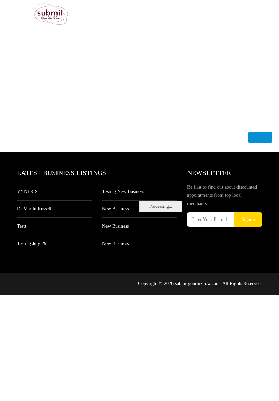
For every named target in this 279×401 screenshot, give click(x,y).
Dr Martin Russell (34, 208)
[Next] (266, 137)
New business (115, 208)
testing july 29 (31, 243)
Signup (248, 219)
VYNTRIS (27, 191)
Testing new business (123, 191)
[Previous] (254, 137)
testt (21, 226)
